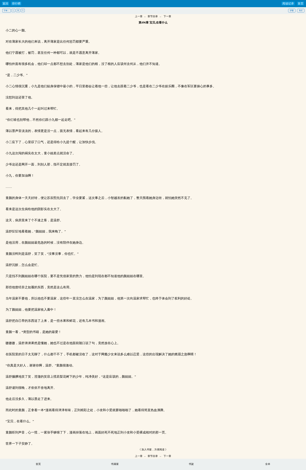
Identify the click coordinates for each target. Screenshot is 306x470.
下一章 (167, 16)
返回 (5, 3)
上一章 (138, 16)
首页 (300, 3)
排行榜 (16, 3)
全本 (267, 464)
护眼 (292, 10)
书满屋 (115, 464)
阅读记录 (288, 3)
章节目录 (153, 16)
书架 (191, 464)
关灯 (301, 10)
